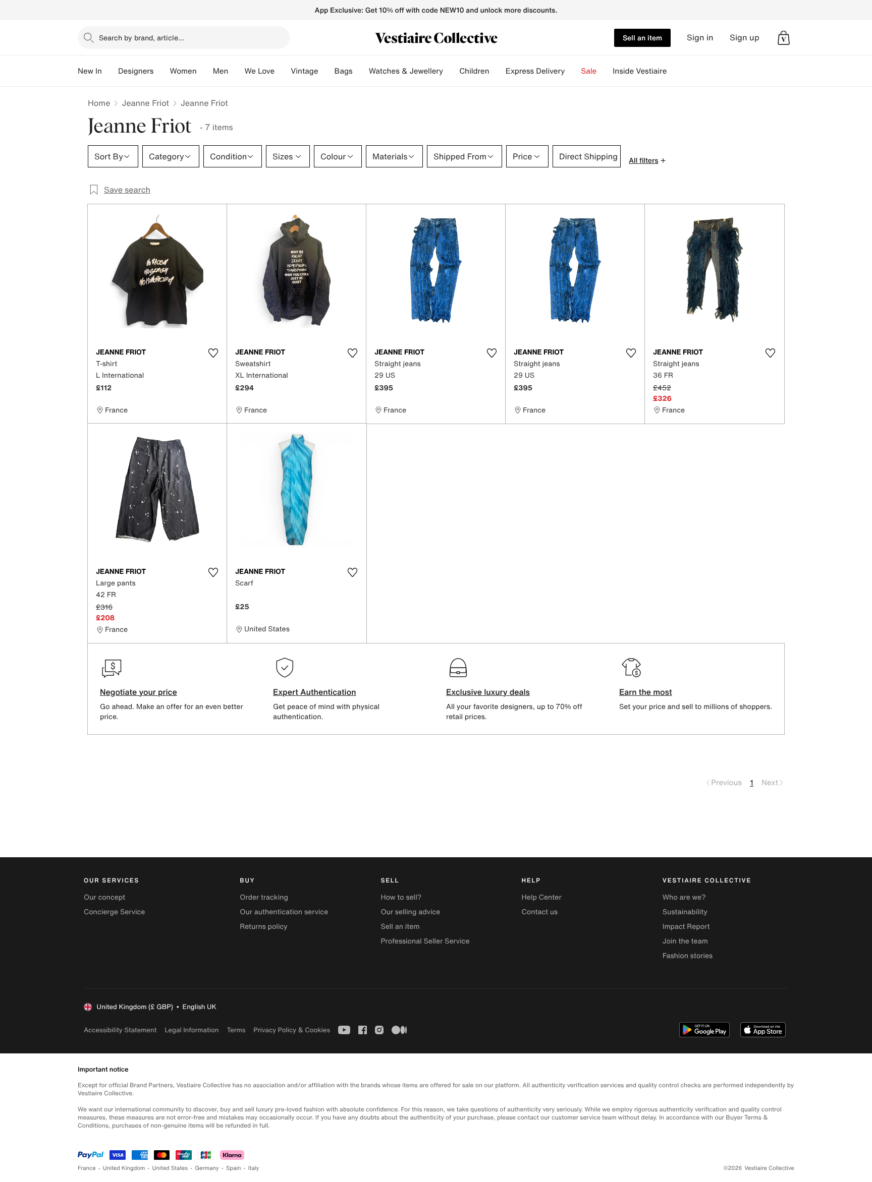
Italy (253, 1168)
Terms (236, 1030)
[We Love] (283, 71)
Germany (207, 1168)
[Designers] (161, 71)
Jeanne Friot (145, 103)
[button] (784, 38)
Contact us (540, 912)
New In (90, 71)
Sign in (700, 37)
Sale (588, 71)
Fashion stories (688, 956)
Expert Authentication (314, 692)
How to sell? (400, 897)
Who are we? (684, 897)
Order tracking (264, 897)
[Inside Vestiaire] (675, 71)
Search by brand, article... (141, 37)
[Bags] (361, 71)
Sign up (744, 37)
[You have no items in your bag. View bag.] (784, 38)
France (87, 1168)
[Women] (205, 71)
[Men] (236, 71)
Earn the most (645, 692)
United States (170, 1168)
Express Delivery (535, 71)
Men (221, 71)
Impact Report (686, 926)
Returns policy (263, 926)
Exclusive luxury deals (488, 692)
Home (99, 103)
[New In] (110, 71)
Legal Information (192, 1030)
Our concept (104, 897)
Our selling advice (410, 912)
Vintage (304, 71)
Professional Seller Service (424, 941)
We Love (259, 71)
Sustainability (685, 912)
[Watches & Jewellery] (451, 71)
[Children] (498, 71)
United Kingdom (124, 1168)
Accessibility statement (120, 1030)
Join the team (685, 941)
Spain (233, 1168)
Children (474, 71)
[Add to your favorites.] (213, 353)
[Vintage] (326, 71)
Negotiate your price (138, 692)
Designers (136, 71)
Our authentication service (284, 912)
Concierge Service (114, 912)
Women (183, 71)
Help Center (542, 897)
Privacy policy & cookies (291, 1030)
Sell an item (642, 37)
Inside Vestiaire (640, 71)
